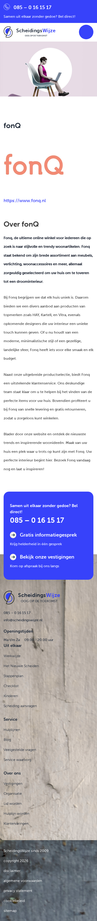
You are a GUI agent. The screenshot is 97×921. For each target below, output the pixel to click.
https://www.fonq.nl (25, 200)
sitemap (10, 910)
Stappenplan (13, 675)
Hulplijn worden (16, 813)
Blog (7, 739)
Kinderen (11, 695)
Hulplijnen (12, 729)
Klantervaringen (16, 823)
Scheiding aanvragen (20, 705)
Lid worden (13, 803)
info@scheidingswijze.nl (23, 620)
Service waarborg (17, 759)
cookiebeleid (14, 900)
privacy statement (18, 890)
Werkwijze (12, 656)
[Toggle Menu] (86, 32)
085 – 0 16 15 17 (37, 520)
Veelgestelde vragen (20, 749)
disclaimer (12, 870)
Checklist (11, 685)
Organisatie (13, 793)
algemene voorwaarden (23, 880)
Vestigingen (13, 783)
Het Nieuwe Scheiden (21, 666)
